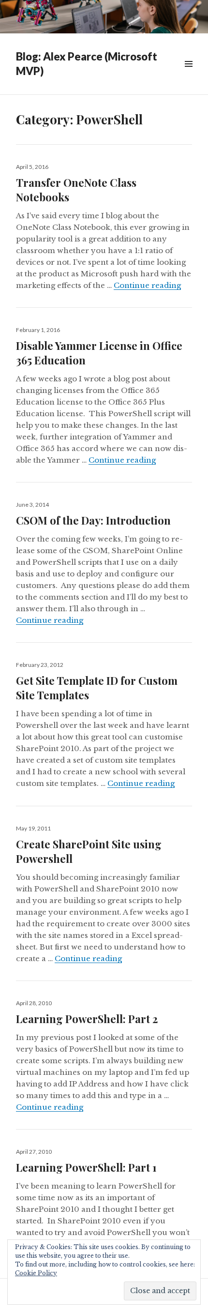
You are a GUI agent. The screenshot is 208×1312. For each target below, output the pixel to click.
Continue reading (147, 285)
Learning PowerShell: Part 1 (86, 1167)
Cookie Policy (36, 1273)
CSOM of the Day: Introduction (93, 520)
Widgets (188, 74)
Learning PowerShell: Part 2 (87, 1018)
